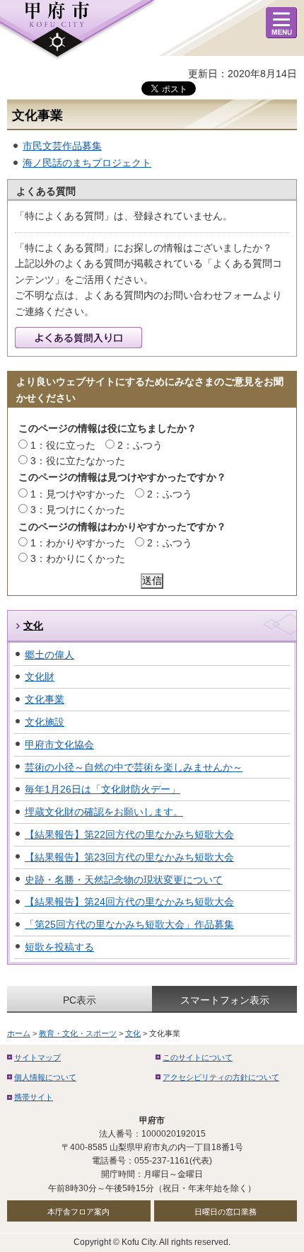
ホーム (18, 1033)
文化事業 (44, 699)
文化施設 (44, 722)
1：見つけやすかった (77, 494)
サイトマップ (37, 1057)
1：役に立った (62, 445)
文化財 (39, 676)
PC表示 (79, 1000)
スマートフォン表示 (224, 1000)
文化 (33, 625)
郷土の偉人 (49, 654)
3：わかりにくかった (77, 558)
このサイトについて (198, 1057)
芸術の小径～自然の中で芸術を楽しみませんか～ (133, 767)
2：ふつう (140, 445)
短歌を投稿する (59, 947)
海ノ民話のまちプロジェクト (87, 162)
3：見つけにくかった (77, 509)
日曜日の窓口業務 (225, 1211)
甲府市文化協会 (59, 744)
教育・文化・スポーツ (78, 1033)
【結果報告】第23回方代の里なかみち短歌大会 (129, 857)
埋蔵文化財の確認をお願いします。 (104, 811)
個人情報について (45, 1077)
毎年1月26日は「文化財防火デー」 (102, 789)
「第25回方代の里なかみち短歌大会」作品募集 (129, 924)
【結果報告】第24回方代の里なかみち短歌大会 (129, 901)
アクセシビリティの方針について (221, 1077)
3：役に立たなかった (77, 460)
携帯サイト (33, 1097)
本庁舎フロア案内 (78, 1211)
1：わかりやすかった (77, 543)
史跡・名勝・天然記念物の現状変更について (124, 879)
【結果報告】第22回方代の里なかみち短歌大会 (129, 834)
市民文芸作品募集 (62, 145)
